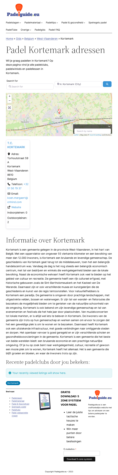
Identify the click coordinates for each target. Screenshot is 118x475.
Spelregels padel (19, 407)
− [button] (10, 100)
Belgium (29, 38)
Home (9, 38)
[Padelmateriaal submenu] (42, 22)
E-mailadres (70, 449)
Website (16, 207)
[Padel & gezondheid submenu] (84, 22)
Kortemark (12, 383)
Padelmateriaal (18, 401)
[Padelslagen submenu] (20, 22)
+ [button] (10, 96)
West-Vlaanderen (47, 38)
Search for (12, 80)
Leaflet (76, 135)
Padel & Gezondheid (20, 404)
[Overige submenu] (30, 30)
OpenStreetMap (95, 135)
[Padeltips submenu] (57, 22)
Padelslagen (17, 398)
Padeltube (16, 410)
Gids (18, 38)
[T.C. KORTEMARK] (59, 111)
